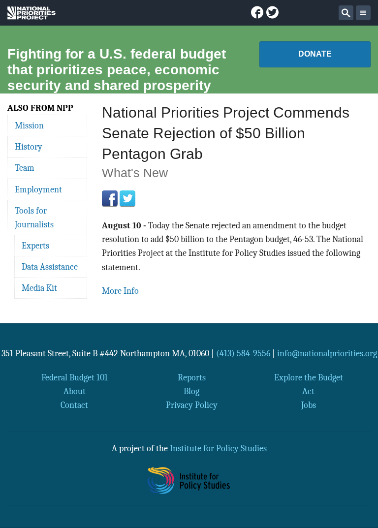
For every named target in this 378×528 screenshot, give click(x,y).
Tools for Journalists (34, 217)
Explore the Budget (308, 377)
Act (308, 391)
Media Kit (39, 288)
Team (24, 168)
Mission (29, 125)
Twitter (127, 198)
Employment (38, 189)
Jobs (308, 405)
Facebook (110, 198)
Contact (74, 405)
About (74, 391)
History (28, 147)
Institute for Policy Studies (218, 448)
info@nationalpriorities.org (327, 353)
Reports (192, 377)
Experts (35, 245)
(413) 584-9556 (243, 353)
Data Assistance (50, 267)
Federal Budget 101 (74, 377)
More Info (120, 291)
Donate (315, 54)
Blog (191, 391)
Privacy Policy (192, 405)
